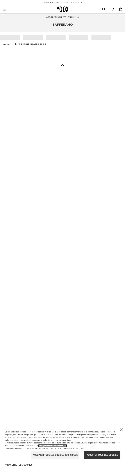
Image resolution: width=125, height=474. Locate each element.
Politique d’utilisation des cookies (52, 446)
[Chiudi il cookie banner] (121, 429)
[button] (62, 65)
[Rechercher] (104, 9)
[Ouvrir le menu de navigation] (4, 9)
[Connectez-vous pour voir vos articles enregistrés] (112, 9)
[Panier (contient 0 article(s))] (121, 9)
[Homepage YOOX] (62, 9)
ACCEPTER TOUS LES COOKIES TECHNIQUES (55, 455)
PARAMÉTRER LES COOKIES (19, 465)
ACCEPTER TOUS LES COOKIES (102, 455)
